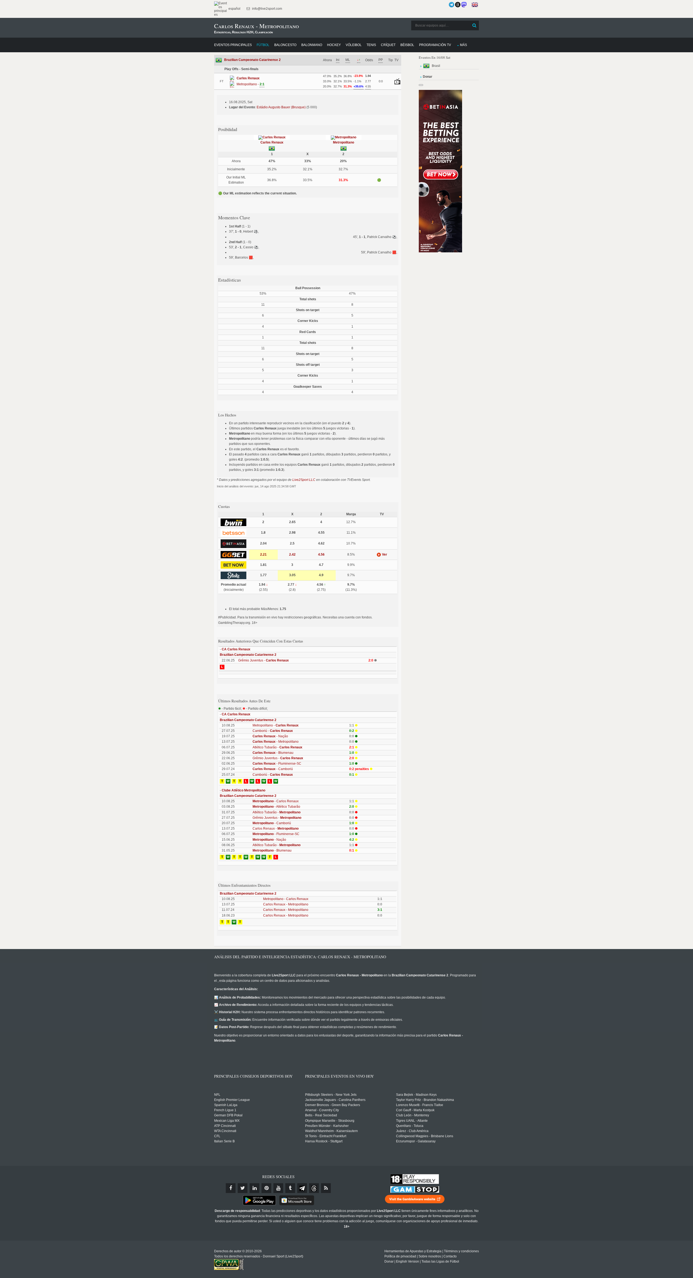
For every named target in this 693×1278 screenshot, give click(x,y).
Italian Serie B (224, 1141)
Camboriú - (273, 731)
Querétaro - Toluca (409, 1126)
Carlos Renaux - (276, 828)
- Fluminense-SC (277, 763)
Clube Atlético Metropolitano (243, 790)
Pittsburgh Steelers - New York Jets (331, 1095)
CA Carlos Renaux (236, 649)
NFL (217, 1095)
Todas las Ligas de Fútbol (440, 1261)
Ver (384, 554)
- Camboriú (273, 769)
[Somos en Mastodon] (464, 4)
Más (463, 45)
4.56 (321, 554)
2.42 (292, 554)
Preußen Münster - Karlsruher (327, 1126)
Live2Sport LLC (303, 480)
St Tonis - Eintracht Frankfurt (325, 1136)
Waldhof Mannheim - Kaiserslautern (331, 1131)
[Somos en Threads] (457, 4)
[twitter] (242, 1188)
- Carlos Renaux (276, 801)
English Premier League (232, 1100)
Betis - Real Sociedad (321, 1115)
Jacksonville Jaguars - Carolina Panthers (335, 1100)
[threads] (314, 1188)
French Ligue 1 (225, 1110)
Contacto (450, 1256)
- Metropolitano (276, 742)
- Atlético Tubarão (276, 806)
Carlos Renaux (271, 142)
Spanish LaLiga (225, 1105)
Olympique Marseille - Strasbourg (329, 1121)
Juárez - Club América (412, 1131)
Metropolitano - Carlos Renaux (285, 899)
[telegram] (302, 1188)
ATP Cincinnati (225, 1126)
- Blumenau (273, 753)
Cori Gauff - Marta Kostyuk (415, 1110)
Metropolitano (343, 142)
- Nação (270, 736)
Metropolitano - (276, 725)
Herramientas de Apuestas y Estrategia (413, 1251)
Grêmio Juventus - (263, 660)
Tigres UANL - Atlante (412, 1121)
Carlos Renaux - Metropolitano (285, 904)
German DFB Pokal (228, 1115)
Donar (389, 1261)
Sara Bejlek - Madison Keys (416, 1095)
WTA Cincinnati (225, 1131)
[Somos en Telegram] (451, 4)
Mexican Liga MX (227, 1121)
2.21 (263, 554)
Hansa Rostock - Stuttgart (323, 1141)
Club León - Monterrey (412, 1115)
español (234, 9)
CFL (217, 1136)
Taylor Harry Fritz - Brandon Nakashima (425, 1100)
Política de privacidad (400, 1256)
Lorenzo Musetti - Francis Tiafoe (419, 1105)
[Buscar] (474, 25)
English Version (407, 1261)
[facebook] (231, 1188)
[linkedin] (254, 1188)
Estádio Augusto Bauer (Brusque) (281, 107)
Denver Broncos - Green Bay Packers (332, 1105)
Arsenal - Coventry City (322, 1110)
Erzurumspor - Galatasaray (416, 1141)
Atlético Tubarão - (277, 747)
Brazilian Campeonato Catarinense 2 (252, 60)
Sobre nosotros (430, 1256)
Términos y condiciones (461, 1251)
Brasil (436, 66)
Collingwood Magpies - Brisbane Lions (424, 1136)
